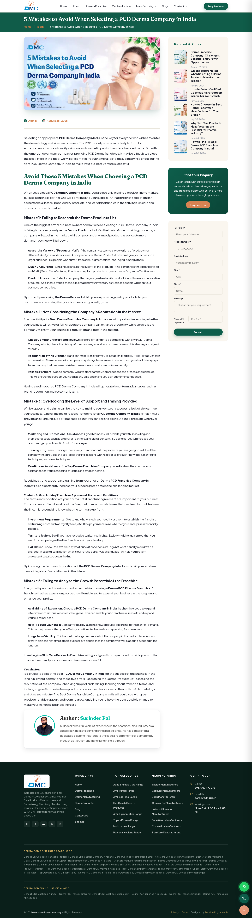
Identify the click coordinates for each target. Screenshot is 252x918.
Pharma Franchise (96, 6)
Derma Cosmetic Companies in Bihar (134, 856)
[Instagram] (60, 824)
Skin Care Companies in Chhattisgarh (174, 856)
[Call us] (244, 898)
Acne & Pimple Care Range (128, 784)
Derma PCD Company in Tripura (94, 872)
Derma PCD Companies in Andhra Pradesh (46, 856)
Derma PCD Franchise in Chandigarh (110, 893)
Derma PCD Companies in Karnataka (58, 864)
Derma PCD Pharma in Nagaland (103, 868)
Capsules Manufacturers (166, 790)
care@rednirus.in (205, 797)
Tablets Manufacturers (165, 784)
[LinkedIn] (43, 824)
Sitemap (80, 821)
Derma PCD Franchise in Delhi (74, 893)
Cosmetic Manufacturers (166, 826)
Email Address (181, 256)
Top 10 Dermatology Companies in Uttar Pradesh (138, 872)
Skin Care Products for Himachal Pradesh (134, 860)
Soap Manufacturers (163, 796)
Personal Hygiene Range (127, 832)
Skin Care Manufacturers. (166, 832)
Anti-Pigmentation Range (127, 814)
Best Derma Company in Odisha (139, 868)
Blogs (165, 6)
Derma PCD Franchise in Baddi (185, 893)
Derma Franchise (84, 790)
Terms (185, 912)
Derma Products (84, 803)
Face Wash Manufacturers (167, 820)
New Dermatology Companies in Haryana (89, 860)
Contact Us (181, 6)
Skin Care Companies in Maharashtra (183, 864)
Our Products (120, 6)
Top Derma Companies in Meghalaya (65, 868)
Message (178, 298)
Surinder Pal (95, 718)
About (77, 6)
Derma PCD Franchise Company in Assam (91, 856)
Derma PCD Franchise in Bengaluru (149, 893)
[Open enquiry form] (244, 910)
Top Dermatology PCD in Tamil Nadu (57, 872)
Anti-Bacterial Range (125, 796)
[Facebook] (35, 824)
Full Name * (179, 228)
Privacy (175, 912)
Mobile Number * (182, 242)
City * (177, 270)
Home (63, 6)
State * (178, 284)
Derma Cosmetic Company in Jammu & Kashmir (182, 860)
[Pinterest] (27, 824)
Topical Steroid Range (125, 820)
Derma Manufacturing (87, 796)
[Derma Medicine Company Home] (34, 6)
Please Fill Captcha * (179, 321)
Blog (77, 809)
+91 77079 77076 (205, 787)
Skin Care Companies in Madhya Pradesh (141, 864)
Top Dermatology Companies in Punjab (178, 868)
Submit (198, 332)
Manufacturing (144, 6)
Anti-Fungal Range (123, 790)
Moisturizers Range (124, 826)
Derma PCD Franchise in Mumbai (40, 893)
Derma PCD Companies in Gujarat (48, 860)
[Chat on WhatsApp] (244, 887)
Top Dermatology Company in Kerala (98, 864)
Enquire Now (216, 6)
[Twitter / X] (52, 824)
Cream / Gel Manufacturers (167, 803)
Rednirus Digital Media (216, 912)
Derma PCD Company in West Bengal (185, 872)
